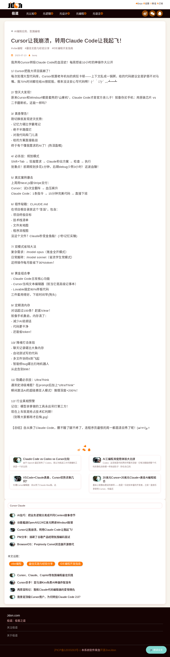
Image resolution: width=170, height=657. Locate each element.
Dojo (140, 3)
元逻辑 (47, 13)
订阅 (161, 3)
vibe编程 (16, 563)
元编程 (80, 13)
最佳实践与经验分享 (41, 563)
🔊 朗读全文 (156, 650)
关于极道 (12, 635)
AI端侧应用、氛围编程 (27, 31)
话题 (147, 3)
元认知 (30, 13)
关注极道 (12, 627)
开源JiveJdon (108, 650)
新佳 (154, 3)
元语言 (97, 13)
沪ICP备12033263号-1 (67, 650)
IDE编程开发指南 (70, 563)
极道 (15, 13)
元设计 (63, 13)
